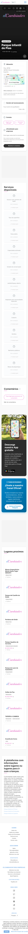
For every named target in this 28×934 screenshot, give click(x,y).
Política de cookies (14, 832)
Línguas (14, 913)
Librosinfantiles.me (14, 862)
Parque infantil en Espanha (11, 813)
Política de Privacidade (14, 834)
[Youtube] (14, 908)
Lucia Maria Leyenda (21, 11)
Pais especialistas (14, 850)
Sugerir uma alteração (9, 123)
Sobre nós (14, 830)
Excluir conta (14, 840)
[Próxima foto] (13, 8)
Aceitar (6, 931)
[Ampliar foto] (24, 8)
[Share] (24, 56)
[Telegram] (14, 905)
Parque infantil (6, 41)
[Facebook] (14, 890)
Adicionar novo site (14, 854)
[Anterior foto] (4, 8)
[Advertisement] (14, 165)
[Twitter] (14, 894)
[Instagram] (14, 897)
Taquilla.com (14, 881)
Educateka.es (14, 860)
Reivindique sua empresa (14, 872)
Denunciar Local (20, 123)
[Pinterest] (14, 901)
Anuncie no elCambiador (14, 874)
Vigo (13, 2)
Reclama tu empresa (14, 145)
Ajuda (14, 848)
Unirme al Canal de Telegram (15, 507)
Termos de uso (14, 836)
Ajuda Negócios (14, 876)
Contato (14, 838)
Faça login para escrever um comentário (14, 397)
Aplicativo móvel (14, 852)
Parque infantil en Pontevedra (11, 811)
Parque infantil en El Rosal (10, 809)
